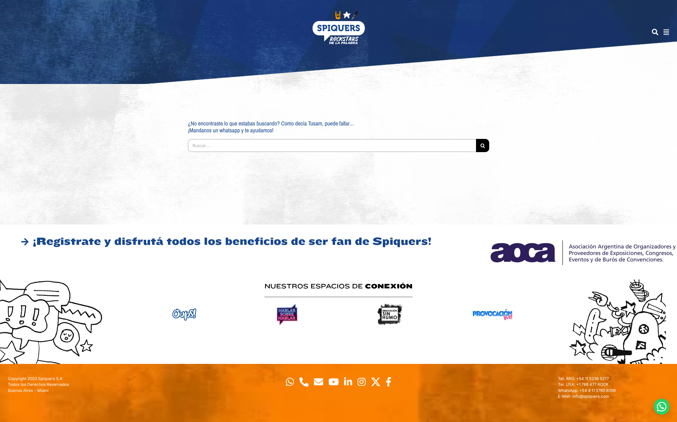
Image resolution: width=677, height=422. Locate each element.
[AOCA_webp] (583, 242)
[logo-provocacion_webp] (493, 302)
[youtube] (333, 381)
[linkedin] (348, 381)
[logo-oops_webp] (184, 302)
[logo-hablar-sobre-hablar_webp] (287, 302)
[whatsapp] (290, 381)
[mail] (318, 381)
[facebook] (388, 381)
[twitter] (375, 381)
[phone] (304, 381)
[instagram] (362, 381)
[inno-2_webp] (390, 302)
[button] (662, 407)
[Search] (652, 32)
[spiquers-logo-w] (338, 13)
